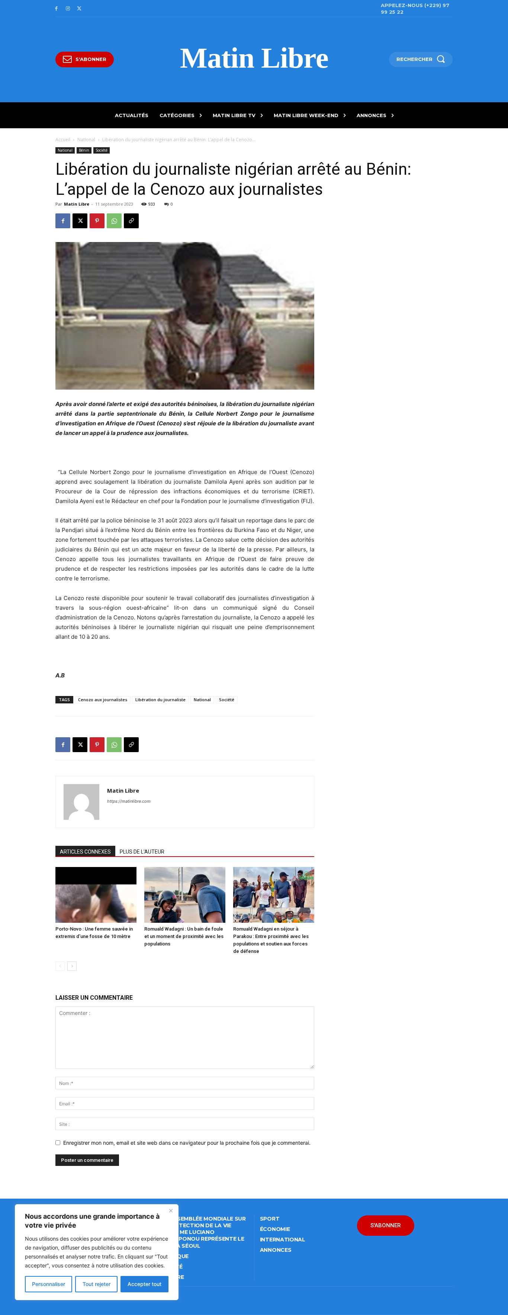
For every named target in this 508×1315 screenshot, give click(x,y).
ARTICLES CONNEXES (85, 852)
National (86, 139)
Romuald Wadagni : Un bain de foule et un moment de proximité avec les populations (184, 936)
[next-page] (72, 966)
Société (101, 150)
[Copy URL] (131, 220)
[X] (79, 9)
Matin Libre (76, 204)
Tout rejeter (96, 1284)
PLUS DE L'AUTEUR (142, 852)
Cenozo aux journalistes (102, 699)
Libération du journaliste (160, 699)
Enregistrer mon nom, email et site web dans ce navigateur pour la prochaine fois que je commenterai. (187, 1143)
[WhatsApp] (114, 220)
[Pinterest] (97, 220)
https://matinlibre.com (129, 801)
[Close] (170, 1210)
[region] (97, 1252)
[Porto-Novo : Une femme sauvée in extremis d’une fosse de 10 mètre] (95, 895)
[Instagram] (68, 9)
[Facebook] (56, 9)
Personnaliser (48, 1284)
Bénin (84, 150)
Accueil (62, 139)
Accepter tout (144, 1284)
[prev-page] (60, 966)
